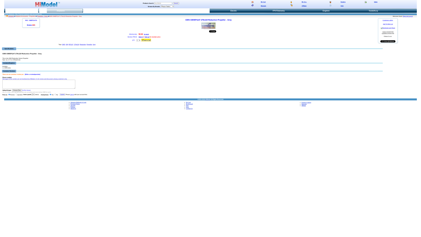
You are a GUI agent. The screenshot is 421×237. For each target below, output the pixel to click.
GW (67, 44)
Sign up (147, 37)
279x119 (76, 44)
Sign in (141, 37)
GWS (63, 44)
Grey (94, 44)
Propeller (89, 44)
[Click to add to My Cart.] (146, 40)
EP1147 (71, 44)
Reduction (83, 44)
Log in (72, 94)
